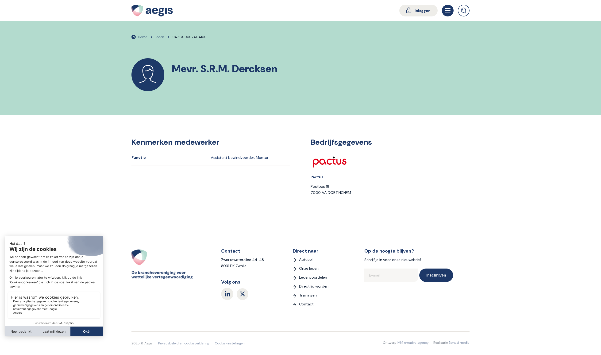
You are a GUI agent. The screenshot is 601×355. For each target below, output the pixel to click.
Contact (306, 304)
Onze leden (309, 268)
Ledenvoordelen (313, 277)
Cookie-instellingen (230, 343)
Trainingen (308, 295)
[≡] (448, 10)
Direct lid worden (313, 286)
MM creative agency (413, 342)
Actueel (305, 259)
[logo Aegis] (152, 10)
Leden (159, 37)
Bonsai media (459, 342)
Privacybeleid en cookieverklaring (183, 343)
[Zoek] (464, 10)
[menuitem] (418, 10)
